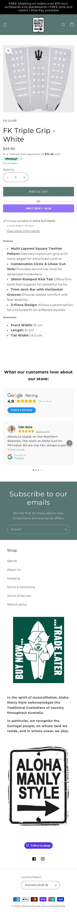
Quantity (9, 169)
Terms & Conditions (21, 587)
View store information (23, 231)
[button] (5, 24)
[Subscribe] (65, 529)
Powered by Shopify (53, 906)
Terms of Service (19, 596)
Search (12, 561)
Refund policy (17, 604)
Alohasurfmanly (30, 906)
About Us (13, 569)
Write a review (21, 410)
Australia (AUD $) (36, 885)
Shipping (13, 578)
